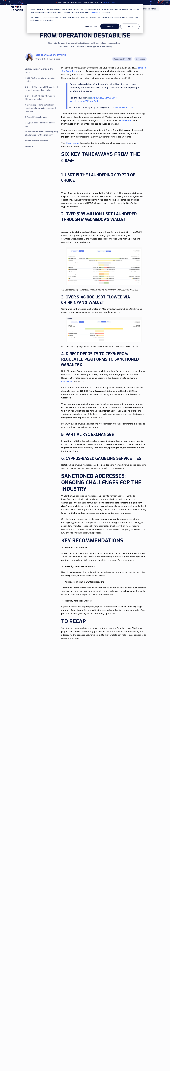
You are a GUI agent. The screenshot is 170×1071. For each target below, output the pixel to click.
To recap (29, 146)
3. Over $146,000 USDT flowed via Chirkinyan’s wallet (40, 97)
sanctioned (67, 381)
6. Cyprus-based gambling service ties (40, 124)
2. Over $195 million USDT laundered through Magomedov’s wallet (41, 88)
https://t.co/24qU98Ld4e (104, 98)
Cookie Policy (96, 12)
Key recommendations (37, 141)
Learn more (108, 2)
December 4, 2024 (124, 107)
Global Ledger (73, 143)
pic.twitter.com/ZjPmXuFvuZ (83, 101)
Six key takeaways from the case (39, 70)
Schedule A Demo (150, 9)
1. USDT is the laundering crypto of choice (40, 79)
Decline (130, 26)
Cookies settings (90, 26)
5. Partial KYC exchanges (36, 117)
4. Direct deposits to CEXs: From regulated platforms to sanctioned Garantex (40, 108)
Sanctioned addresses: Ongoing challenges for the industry (41, 133)
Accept (110, 26)
